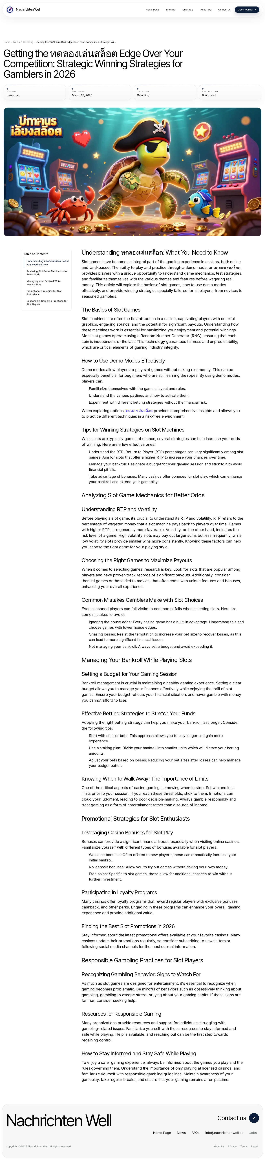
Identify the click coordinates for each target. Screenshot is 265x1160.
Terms (244, 1146)
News (16, 42)
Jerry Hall (13, 95)
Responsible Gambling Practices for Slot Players (46, 302)
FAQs (196, 1133)
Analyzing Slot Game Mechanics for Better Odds (47, 273)
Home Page (162, 1133)
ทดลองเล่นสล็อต (139, 410)
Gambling (28, 42)
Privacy (232, 1146)
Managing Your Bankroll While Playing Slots (43, 283)
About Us (218, 1146)
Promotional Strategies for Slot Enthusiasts (43, 293)
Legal (254, 1146)
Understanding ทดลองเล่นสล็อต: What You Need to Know (47, 263)
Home (7, 42)
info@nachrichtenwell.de (224, 1133)
